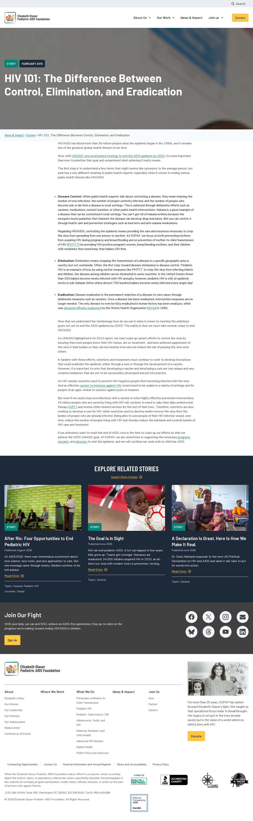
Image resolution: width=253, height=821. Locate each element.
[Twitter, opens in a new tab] (208, 617)
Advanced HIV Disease (89, 741)
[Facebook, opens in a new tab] (191, 617)
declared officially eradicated (82, 308)
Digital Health (84, 747)
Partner (153, 704)
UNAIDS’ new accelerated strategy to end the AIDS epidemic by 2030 (118, 156)
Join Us (154, 692)
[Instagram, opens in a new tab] (226, 617)
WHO (152, 308)
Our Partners (12, 716)
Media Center (12, 728)
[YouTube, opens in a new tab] (226, 632)
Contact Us (50, 764)
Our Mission (11, 704)
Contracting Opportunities (22, 764)
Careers (153, 710)
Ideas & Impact (14, 135)
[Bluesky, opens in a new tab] (191, 632)
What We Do (85, 692)
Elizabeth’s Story (14, 698)
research (63, 442)
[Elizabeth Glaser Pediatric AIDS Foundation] (32, 669)
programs (184, 437)
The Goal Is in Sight (106, 538)
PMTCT (73, 245)
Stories (31, 135)
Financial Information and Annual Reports (87, 764)
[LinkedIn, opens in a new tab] (243, 632)
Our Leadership (13, 710)
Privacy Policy (161, 764)
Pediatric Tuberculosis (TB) (92, 714)
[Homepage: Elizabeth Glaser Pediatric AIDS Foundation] (17, 17)
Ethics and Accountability (132, 764)
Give (151, 698)
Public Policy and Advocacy (92, 753)
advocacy (81, 442)
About (9, 692)
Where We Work (52, 692)
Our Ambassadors (14, 722)
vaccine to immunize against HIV (100, 386)
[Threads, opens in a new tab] (208, 632)
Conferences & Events (17, 734)
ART (72, 407)
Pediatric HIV (84, 708)
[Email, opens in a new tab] (243, 617)
